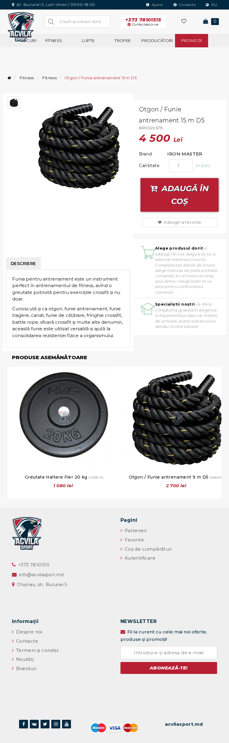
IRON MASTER (184, 154)
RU (214, 4)
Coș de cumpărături (147, 549)
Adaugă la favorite (182, 222)
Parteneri (135, 530)
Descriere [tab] (23, 263)
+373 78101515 (143, 22)
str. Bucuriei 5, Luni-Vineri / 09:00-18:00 (55, 4)
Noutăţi (24, 659)
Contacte (187, 4)
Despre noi (28, 632)
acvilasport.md (184, 724)
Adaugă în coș (184, 195)
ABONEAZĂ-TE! (169, 668)
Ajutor (157, 4)
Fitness (53, 40)
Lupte (88, 40)
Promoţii (191, 40)
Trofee (122, 40)
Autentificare (139, 558)
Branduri (25, 668)
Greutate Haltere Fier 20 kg (64, 477)
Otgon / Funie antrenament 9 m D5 (177, 477)
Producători (157, 40)
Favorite (133, 540)
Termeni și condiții (36, 650)
